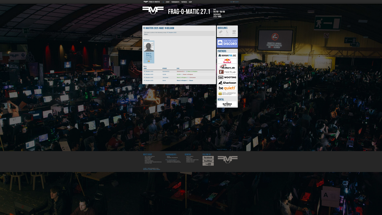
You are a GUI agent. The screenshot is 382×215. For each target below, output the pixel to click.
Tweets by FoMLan (222, 149)
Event (167, 2)
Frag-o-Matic (189, 156)
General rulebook (172, 157)
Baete (164, 80)
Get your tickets (150, 156)
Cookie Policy (190, 162)
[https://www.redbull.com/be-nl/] (227, 63)
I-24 (150, 57)
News (168, 156)
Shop (190, 2)
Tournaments (175, 2)
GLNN (164, 74)
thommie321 (166, 71)
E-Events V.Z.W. (154, 168)
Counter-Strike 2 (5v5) (173, 161)
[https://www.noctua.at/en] (227, 74)
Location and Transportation (153, 162)
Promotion (189, 158)
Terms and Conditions (192, 159)
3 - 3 (185, 80)
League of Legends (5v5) (174, 162)
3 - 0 (186, 77)
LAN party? (148, 159)
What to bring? (149, 160)
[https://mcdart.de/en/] (227, 68)
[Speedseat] (227, 106)
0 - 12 (187, 71)
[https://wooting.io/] (227, 79)
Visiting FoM (148, 163)
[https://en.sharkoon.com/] (227, 85)
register (237, 1)
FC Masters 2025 (171, 32)
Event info (148, 158)
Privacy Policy (190, 160)
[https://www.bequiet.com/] (227, 90)
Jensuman (165, 77)
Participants (148, 157)
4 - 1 (185, 74)
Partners (184, 2)
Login (231, 1)
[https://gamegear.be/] (227, 96)
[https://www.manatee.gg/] (227, 57)
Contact (188, 157)
